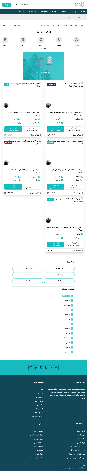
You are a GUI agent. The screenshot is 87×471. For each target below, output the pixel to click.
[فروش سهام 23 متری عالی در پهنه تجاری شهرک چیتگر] (64, 153)
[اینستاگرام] (30, 367)
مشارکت (28, 274)
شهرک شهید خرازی (37, 435)
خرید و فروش (51, 85)
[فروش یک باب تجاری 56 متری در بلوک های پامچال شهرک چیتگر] (64, 95)
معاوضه (59, 280)
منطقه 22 (76, 17)
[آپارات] (46, 367)
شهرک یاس (40, 450)
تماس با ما (40, 397)
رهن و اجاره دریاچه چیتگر (76, 458)
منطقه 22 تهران (38, 431)
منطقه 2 (67, 314)
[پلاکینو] (79, 5)
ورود (6, 4)
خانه (83, 17)
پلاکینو (83, 11)
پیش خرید (50, 142)
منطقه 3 (66, 328)
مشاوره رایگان (39, 401)
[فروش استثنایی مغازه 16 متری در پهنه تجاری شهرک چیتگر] (64, 210)
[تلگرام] (56, 367)
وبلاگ (42, 389)
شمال (68, 342)
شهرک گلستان (39, 442)
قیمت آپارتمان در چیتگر (76, 454)
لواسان (67, 347)
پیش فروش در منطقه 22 (76, 446)
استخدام (40, 405)
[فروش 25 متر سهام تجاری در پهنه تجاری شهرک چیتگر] (22, 95)
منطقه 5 (67, 305)
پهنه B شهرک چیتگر (36, 458)
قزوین (68, 324)
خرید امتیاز (81, 442)
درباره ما (41, 393)
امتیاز (6, 85)
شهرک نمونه (39, 454)
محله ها (64, 11)
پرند (68, 310)
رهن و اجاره (8, 142)
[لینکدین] (51, 367)
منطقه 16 (66, 338)
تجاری (77, 119)
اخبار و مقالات (32, 11)
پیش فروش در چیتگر (77, 450)
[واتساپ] (41, 367)
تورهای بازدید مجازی (36, 416)
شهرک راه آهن (39, 446)
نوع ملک (74, 11)
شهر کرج (67, 319)
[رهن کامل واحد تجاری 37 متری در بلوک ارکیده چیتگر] (22, 153)
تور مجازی (55, 11)
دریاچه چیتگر (39, 439)
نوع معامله (44, 11)
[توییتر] (36, 367)
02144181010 (19, 5)
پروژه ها (21, 11)
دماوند (67, 333)
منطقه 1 (67, 300)
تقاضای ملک (39, 408)
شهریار (67, 352)
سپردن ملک (39, 412)
